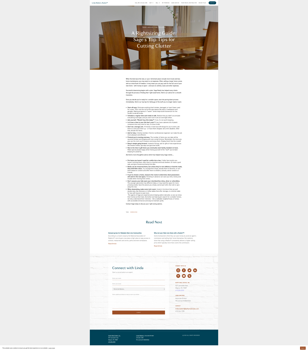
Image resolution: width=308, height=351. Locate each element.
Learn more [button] (51, 348)
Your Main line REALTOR (189, 3)
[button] (151, 3)
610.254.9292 (179, 290)
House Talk (202, 3)
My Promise (165, 3)
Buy (151, 3)
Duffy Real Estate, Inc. (114, 336)
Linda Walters (140, 336)
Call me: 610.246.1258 (141, 3)
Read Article (112, 244)
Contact (212, 3)
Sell (157, 3)
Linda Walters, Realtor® (100, 3)
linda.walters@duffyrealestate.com (187, 309)
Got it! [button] (303, 348)
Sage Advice (175, 3)
